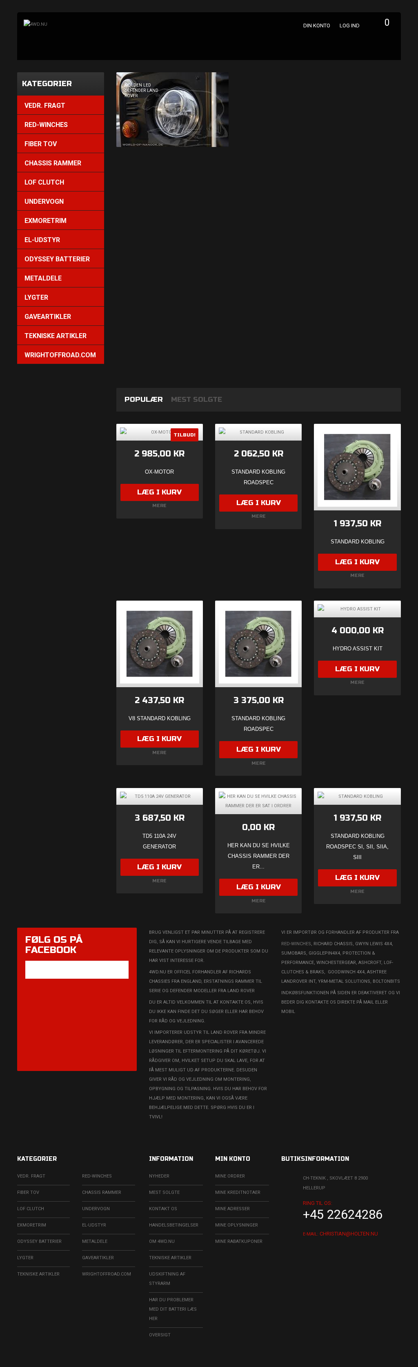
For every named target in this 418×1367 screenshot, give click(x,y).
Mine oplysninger (236, 1225)
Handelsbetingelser (173, 1225)
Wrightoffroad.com (106, 1274)
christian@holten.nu (349, 1234)
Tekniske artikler (38, 1274)
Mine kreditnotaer (237, 1192)
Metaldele (94, 1241)
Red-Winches (97, 1176)
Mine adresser (232, 1208)
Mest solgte (196, 400)
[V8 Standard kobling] (159, 644)
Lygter (25, 1257)
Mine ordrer (230, 1176)
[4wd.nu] (84, 40)
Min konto (232, 1158)
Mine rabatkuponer (238, 1241)
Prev (124, 223)
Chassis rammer (101, 1192)
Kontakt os (163, 1208)
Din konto (316, 25)
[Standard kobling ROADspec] (258, 644)
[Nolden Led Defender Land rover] (258, 109)
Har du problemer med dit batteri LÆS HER (173, 1309)
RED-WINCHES (296, 943)
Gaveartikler (98, 1257)
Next (393, 223)
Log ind (350, 25)
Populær (144, 400)
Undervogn (96, 1208)
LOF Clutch (30, 1208)
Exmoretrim (31, 1225)
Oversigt (160, 1335)
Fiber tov (28, 1192)
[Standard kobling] (357, 467)
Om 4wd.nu (162, 1241)
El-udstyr (94, 1225)
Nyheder (159, 1176)
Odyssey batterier (39, 1241)
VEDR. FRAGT (31, 1176)
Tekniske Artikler (170, 1257)
